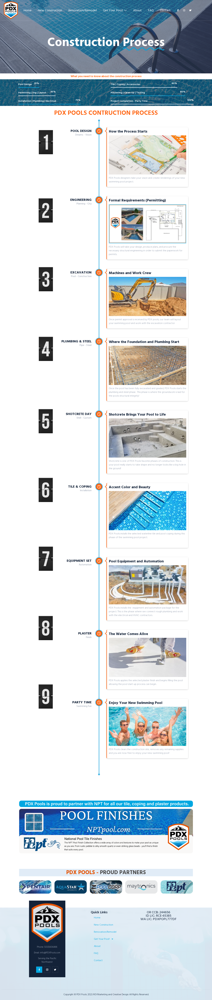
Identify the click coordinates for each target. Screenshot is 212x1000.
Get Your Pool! (113, 10)
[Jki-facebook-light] (178, 10)
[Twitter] (190, 10)
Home (27, 10)
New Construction (50, 10)
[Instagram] (184, 10)
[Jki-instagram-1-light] (47, 970)
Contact (165, 10)
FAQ (151, 10)
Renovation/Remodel (82, 10)
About (137, 10)
